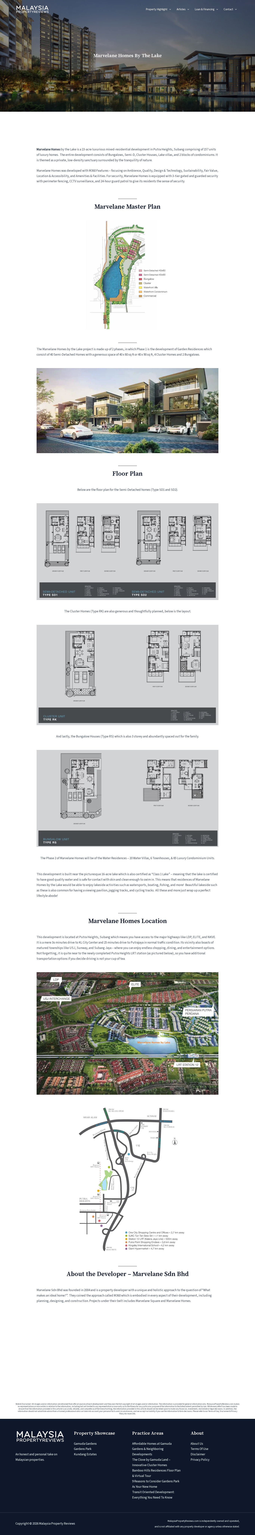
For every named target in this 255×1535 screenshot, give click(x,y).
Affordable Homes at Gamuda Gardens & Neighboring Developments (152, 1449)
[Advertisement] (127, 1342)
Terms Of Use (199, 1449)
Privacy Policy (200, 1460)
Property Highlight (156, 9)
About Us (197, 1444)
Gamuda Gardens (85, 1444)
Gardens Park (82, 1449)
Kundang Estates (85, 1454)
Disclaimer (198, 1454)
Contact (228, 9)
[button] (169, 9)
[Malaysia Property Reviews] (32, 9)
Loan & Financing (204, 9)
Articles (181, 9)
